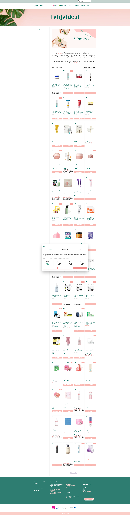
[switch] (59, 264)
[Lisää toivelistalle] (53, 70)
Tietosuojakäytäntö (53, 493)
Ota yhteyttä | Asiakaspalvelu (55, 489)
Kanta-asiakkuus (66, 1)
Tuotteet (69, 5)
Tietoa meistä (68, 484)
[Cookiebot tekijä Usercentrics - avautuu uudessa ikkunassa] (82, 246)
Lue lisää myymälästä (89, 499)
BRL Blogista (68, 497)
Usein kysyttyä (52, 490)
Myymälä (77, 1)
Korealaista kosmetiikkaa (42, 1)
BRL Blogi (72, 1)
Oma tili (88, 5)
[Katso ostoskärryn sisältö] (95, 5)
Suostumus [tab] (50, 249)
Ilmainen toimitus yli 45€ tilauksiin (52, 1)
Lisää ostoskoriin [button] (57, 118)
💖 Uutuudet (55, 5)
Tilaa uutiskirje (68, 486)
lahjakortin (76, 62)
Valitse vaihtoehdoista (90, 199)
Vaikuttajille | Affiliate (69, 488)
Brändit (82, 5)
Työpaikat (67, 489)
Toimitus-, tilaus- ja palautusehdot (56, 492)
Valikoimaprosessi (69, 487)
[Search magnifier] (90, 1)
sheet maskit (59, 53)
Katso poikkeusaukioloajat (86, 491)
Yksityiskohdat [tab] (65, 249)
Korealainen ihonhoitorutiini (71, 485)
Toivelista (60, 1)
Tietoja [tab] (80, 249)
